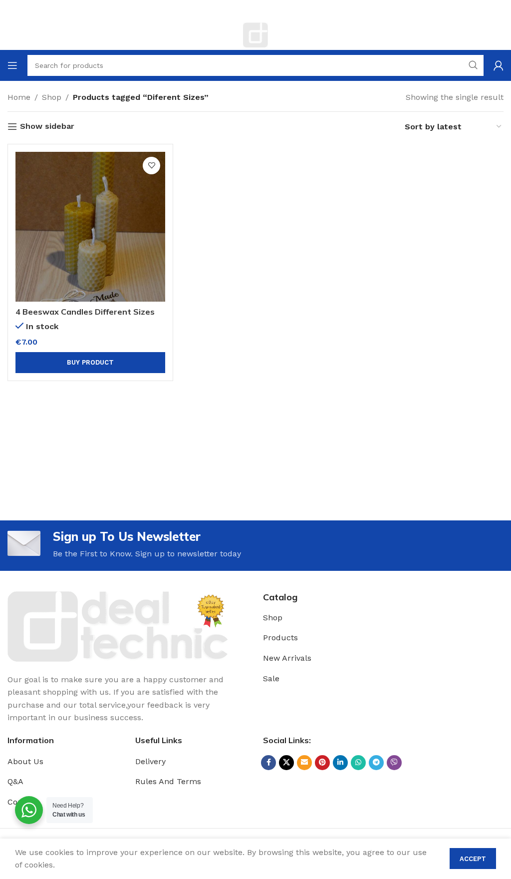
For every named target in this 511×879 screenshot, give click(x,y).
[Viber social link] (394, 762)
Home (18, 97)
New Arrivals (287, 658)
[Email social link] (304, 762)
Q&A (15, 781)
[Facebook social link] (268, 762)
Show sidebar (47, 126)
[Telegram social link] (376, 762)
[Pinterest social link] (322, 762)
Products (280, 637)
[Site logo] (255, 34)
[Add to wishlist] (151, 165)
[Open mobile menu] (12, 65)
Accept (473, 859)
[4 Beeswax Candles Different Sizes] (90, 227)
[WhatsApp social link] (358, 762)
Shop (51, 97)
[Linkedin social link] (340, 762)
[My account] (499, 65)
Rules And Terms (168, 781)
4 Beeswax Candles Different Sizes (85, 312)
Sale (271, 678)
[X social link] (286, 762)
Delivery (150, 761)
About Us (25, 761)
